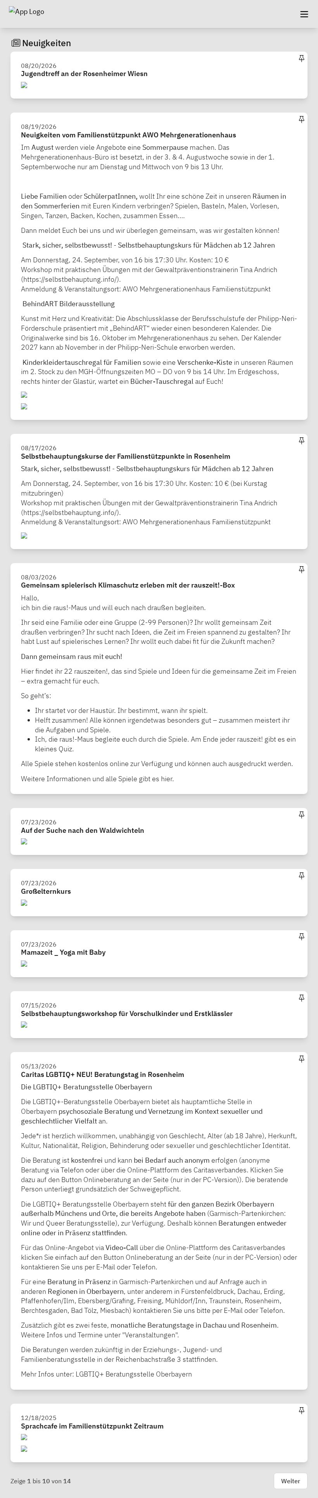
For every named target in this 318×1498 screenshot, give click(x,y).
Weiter (290, 1481)
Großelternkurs (46, 891)
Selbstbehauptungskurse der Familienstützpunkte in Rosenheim (125, 456)
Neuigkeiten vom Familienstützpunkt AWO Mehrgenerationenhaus (128, 134)
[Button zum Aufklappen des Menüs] (304, 14)
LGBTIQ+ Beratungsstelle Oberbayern (134, 1374)
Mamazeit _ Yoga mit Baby (63, 952)
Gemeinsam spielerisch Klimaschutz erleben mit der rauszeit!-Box (128, 585)
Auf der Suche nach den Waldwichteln (82, 830)
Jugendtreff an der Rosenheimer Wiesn (84, 73)
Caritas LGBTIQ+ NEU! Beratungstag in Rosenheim (102, 1074)
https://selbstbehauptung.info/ (70, 279)
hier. (167, 778)
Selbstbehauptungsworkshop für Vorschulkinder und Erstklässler (127, 1013)
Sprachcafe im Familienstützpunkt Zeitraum (92, 1426)
